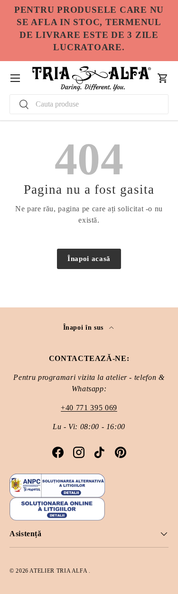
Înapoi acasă (89, 258)
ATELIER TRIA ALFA (59, 570)
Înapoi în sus (84, 327)
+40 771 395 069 (89, 408)
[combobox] (89, 104)
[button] (162, 78)
